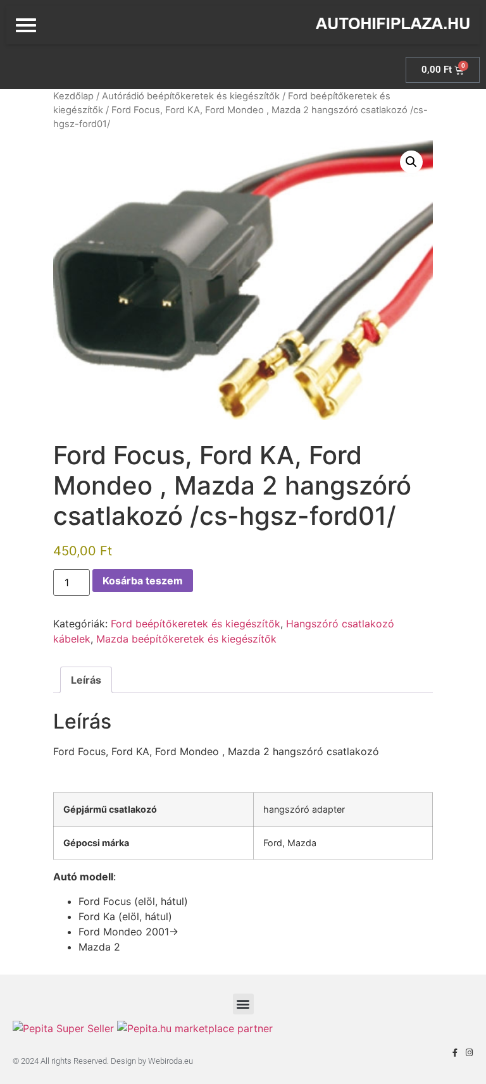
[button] (411, 162)
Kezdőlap (73, 96)
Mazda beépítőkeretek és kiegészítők (186, 638)
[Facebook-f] (455, 1053)
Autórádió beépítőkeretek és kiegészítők (191, 96)
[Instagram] (469, 1053)
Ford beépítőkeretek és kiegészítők (195, 623)
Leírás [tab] (86, 680)
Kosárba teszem (143, 580)
